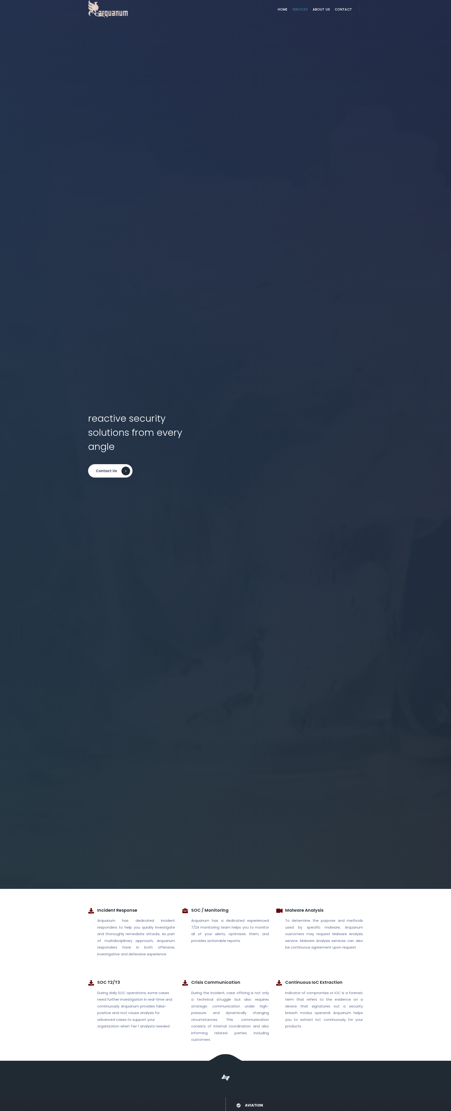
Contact (343, 9)
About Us (321, 9)
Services (300, 9)
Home (283, 9)
